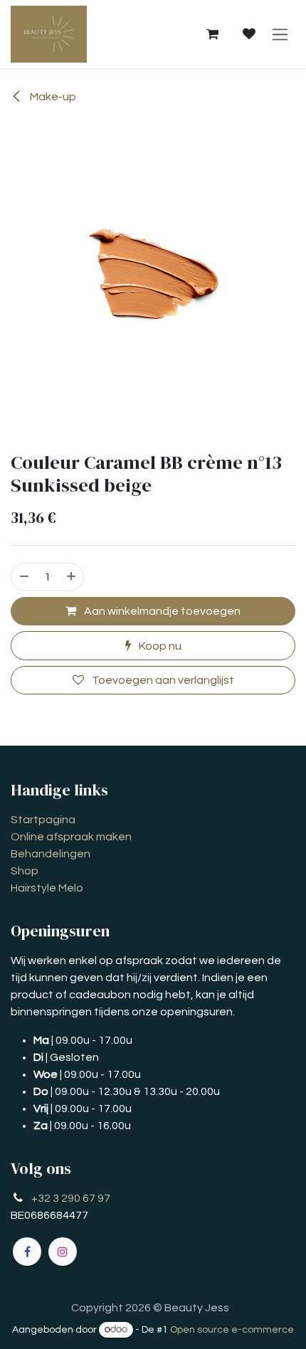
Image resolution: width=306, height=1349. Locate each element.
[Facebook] (27, 1251)
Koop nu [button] (159, 646)
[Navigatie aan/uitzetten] (280, 34)
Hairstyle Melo (47, 888)
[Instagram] (62, 1251)
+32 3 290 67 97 (70, 1198)
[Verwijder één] (23, 577)
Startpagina (43, 819)
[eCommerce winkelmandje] (212, 34)
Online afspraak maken (71, 836)
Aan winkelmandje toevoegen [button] (161, 611)
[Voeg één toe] (72, 577)
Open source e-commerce (232, 1330)
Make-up (52, 96)
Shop (24, 871)
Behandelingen (50, 853)
